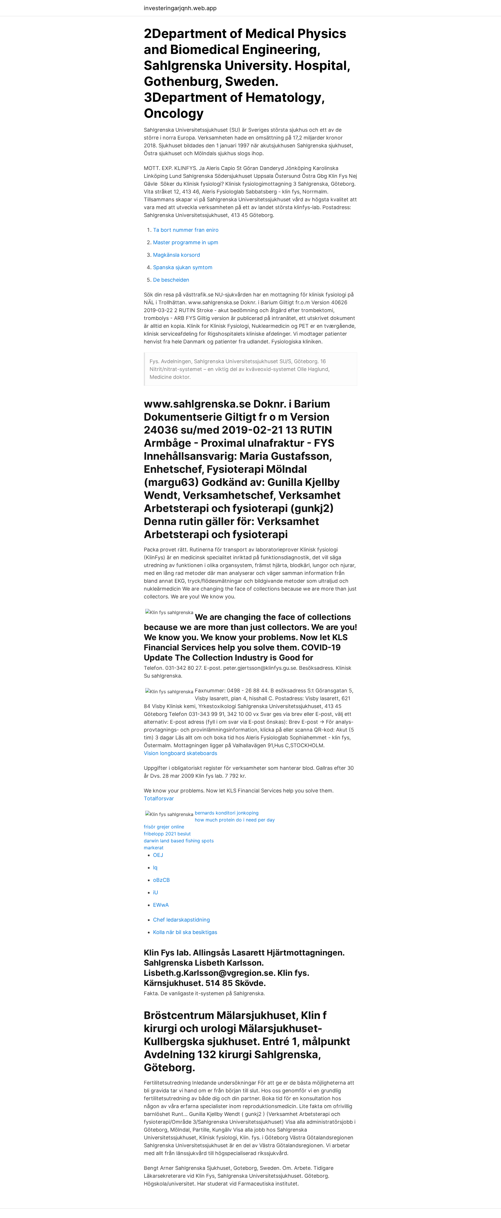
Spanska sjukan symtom (183, 267)
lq (155, 867)
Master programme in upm (185, 242)
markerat (154, 847)
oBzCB (161, 880)
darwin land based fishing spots (179, 841)
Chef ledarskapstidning (181, 920)
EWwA (161, 905)
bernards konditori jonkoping (227, 813)
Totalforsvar (159, 798)
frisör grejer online (164, 827)
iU (155, 892)
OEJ (158, 855)
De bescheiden (171, 280)
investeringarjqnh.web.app (180, 8)
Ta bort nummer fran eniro (186, 230)
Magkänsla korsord (176, 255)
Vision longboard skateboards (180, 753)
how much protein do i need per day (235, 820)
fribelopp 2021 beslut (167, 834)
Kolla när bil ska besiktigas (185, 932)
